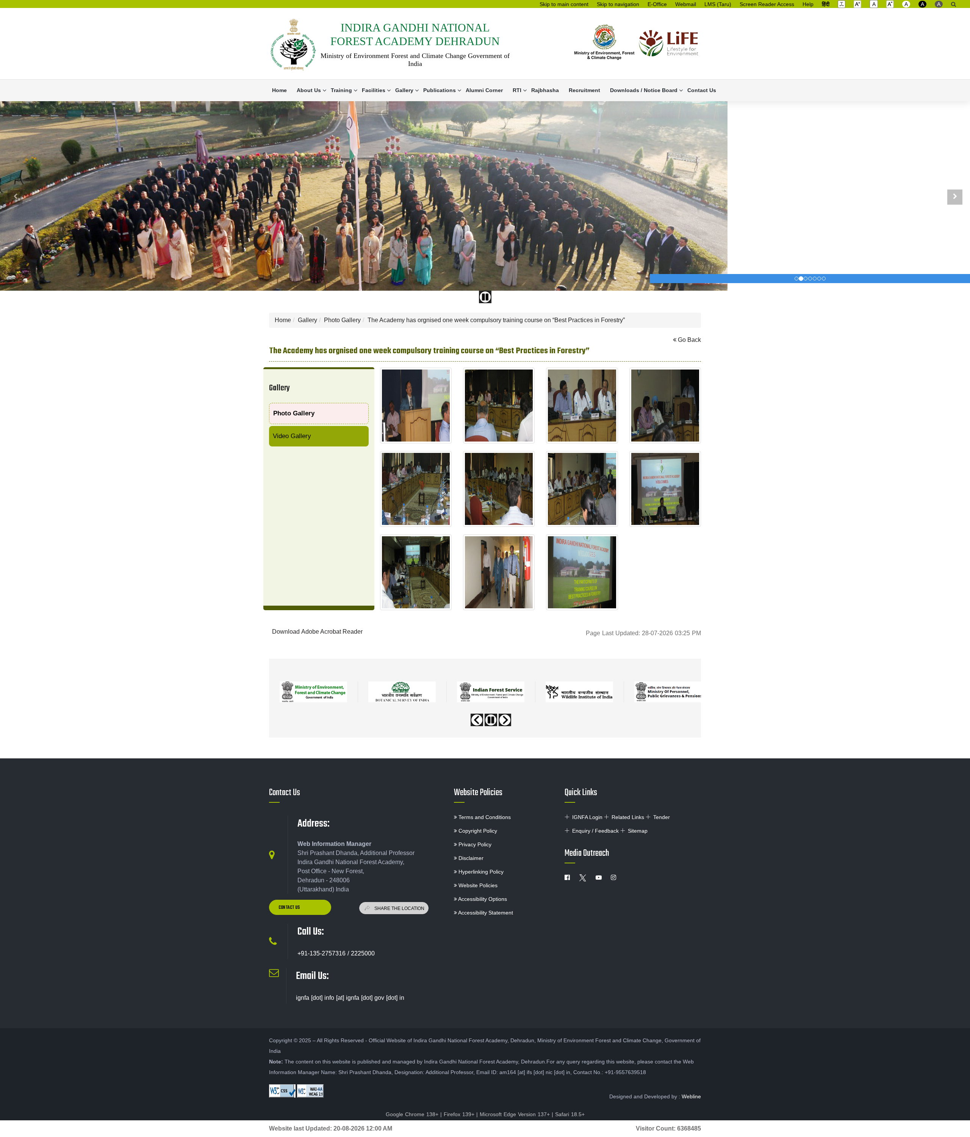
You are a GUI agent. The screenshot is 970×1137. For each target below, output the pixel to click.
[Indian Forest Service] (490, 691)
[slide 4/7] (815, 278)
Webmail (685, 4)
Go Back (688, 340)
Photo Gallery (342, 320)
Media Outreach (587, 853)
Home (279, 90)
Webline (691, 1096)
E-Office (657, 4)
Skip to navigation (618, 4)
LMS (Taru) (717, 4)
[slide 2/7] (805, 278)
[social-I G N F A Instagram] (613, 877)
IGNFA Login (587, 817)
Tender (661, 817)
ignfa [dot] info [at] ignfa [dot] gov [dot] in (350, 997)
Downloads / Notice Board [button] (643, 90)
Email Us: (312, 976)
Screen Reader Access (767, 4)
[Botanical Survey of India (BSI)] (402, 691)
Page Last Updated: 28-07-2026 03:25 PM (643, 633)
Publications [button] (439, 90)
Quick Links (581, 793)
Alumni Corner (484, 90)
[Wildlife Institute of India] (579, 691)
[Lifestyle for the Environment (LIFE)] (669, 43)
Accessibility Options (482, 899)
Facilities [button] (373, 90)
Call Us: (310, 932)
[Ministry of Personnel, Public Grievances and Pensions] (668, 691)
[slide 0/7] (796, 278)
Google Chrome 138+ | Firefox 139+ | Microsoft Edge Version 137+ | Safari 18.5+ (485, 1114)
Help (808, 4)
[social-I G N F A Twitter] (583, 877)
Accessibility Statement (485, 913)
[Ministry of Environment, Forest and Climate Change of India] (604, 43)
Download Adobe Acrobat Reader (317, 631)
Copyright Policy (477, 831)
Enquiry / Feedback (595, 831)
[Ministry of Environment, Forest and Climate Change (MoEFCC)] (313, 691)
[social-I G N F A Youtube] (599, 877)
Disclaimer (470, 858)
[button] (841, 4)
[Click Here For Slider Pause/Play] (485, 297)
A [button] (906, 4)
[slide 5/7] (819, 278)
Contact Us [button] (289, 907)
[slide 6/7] (824, 278)
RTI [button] (517, 90)
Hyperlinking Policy (480, 872)
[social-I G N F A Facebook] (567, 877)
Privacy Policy (474, 844)
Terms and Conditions (484, 817)
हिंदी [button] (825, 4)
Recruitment (584, 90)
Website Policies (478, 793)
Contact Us (701, 90)
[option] (313, 689)
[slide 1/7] (801, 278)
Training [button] (341, 90)
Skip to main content (564, 4)
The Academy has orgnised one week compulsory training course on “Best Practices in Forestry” (496, 320)
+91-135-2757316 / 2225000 (336, 953)
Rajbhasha (545, 90)
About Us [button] (309, 90)
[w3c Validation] (310, 1091)
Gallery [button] (404, 90)
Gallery (307, 320)
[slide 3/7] (810, 278)
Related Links (628, 817)
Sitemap (638, 831)
